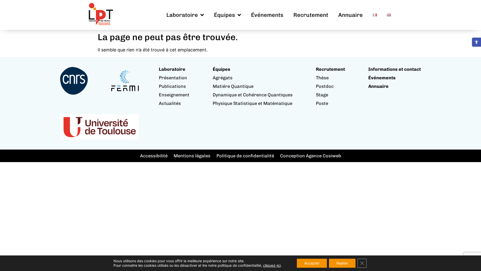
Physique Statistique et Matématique (252, 103)
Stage (322, 95)
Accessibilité (154, 156)
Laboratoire (182, 15)
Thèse (322, 78)
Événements (267, 15)
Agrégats (222, 78)
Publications (172, 86)
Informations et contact (394, 69)
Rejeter (342, 263)
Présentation (173, 78)
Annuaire (350, 15)
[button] (476, 42)
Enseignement (174, 95)
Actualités (170, 103)
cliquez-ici (272, 265)
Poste (322, 103)
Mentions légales (192, 156)
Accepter (311, 263)
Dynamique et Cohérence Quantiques (253, 95)
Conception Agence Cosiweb (310, 156)
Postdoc (325, 86)
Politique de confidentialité (245, 156)
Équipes (224, 15)
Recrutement (310, 15)
